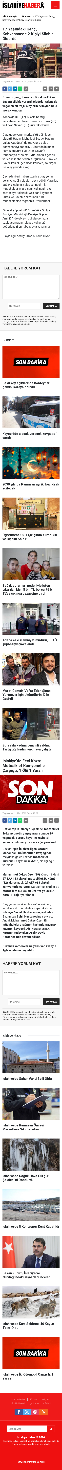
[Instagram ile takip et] (35, 1412)
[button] (45, 89)
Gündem (26, 16)
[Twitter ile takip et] (27, 1412)
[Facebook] (4, 89)
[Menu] (55, 5)
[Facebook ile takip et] (19, 1412)
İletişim (45, 1399)
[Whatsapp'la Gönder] (20, 89)
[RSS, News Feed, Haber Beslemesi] (43, 1412)
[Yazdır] (26, 89)
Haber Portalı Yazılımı (33, 1462)
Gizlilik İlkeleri (18, 1403)
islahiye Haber (18, 1399)
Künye (33, 1399)
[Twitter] (10, 89)
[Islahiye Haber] (23, 4)
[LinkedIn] (15, 89)
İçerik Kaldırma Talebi (40, 1403)
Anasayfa (11, 16)
